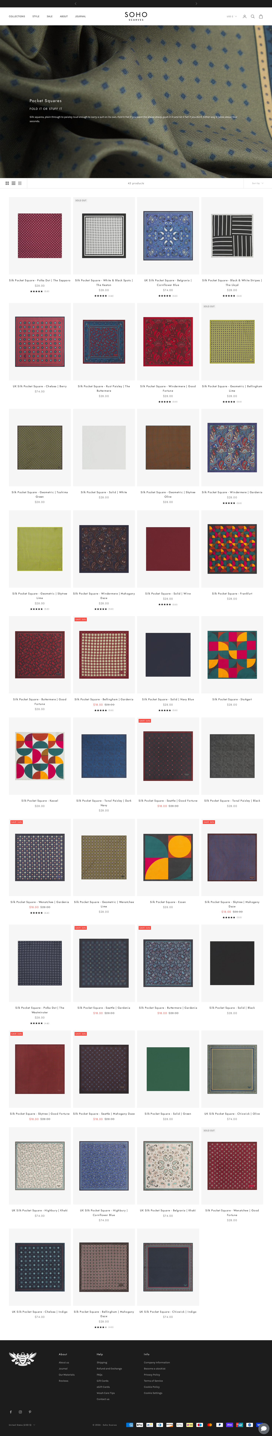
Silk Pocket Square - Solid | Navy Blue (168, 699)
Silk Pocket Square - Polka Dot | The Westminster (39, 1010)
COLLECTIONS (17, 16)
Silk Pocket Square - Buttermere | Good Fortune (39, 701)
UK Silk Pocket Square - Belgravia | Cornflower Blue (168, 282)
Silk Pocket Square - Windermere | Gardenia (232, 492)
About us (64, 1362)
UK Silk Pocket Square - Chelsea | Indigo (40, 1312)
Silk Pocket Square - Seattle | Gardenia (104, 1008)
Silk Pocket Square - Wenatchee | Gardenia (40, 902)
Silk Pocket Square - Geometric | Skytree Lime (39, 596)
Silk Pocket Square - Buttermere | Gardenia (168, 1008)
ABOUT (64, 16)
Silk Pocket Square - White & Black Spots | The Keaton (104, 282)
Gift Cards (102, 1380)
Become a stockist (154, 1368)
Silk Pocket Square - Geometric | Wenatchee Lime (104, 904)
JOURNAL (80, 16)
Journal (63, 1368)
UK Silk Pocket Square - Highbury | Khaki (40, 1210)
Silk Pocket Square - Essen (168, 902)
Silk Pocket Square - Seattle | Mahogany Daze (104, 1114)
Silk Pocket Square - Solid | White (104, 492)
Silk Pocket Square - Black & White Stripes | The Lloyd (232, 282)
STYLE (35, 16)
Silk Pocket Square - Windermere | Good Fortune (168, 388)
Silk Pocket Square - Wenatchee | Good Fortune (232, 1213)
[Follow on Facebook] (11, 1412)
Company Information (157, 1362)
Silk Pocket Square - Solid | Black (232, 1008)
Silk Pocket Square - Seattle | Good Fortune (168, 801)
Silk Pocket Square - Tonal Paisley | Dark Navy (104, 803)
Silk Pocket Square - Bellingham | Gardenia (104, 699)
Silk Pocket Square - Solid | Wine (168, 593)
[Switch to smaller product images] (13, 183)
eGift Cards (103, 1386)
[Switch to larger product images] (7, 183)
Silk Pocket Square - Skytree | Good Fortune (40, 1114)
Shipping (102, 1362)
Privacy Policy (152, 1374)
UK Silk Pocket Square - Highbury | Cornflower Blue (104, 1213)
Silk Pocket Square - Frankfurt (232, 593)
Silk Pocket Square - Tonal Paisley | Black (232, 801)
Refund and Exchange (109, 1368)
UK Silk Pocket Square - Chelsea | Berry (40, 386)
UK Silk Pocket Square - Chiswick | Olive (232, 1114)
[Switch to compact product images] (19, 183)
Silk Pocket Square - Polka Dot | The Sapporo (39, 280)
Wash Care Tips (106, 1393)
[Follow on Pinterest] (30, 1412)
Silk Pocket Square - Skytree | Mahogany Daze (232, 904)
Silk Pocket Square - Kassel (39, 801)
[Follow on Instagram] (20, 1412)
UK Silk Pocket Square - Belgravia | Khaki (168, 1210)
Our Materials (67, 1374)
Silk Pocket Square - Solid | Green (168, 1114)
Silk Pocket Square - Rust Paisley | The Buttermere (104, 388)
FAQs (99, 1374)
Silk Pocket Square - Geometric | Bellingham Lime (232, 388)
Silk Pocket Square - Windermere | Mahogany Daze (104, 596)
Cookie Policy (152, 1386)
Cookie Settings (153, 1393)
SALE (50, 16)
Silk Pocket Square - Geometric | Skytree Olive (168, 494)
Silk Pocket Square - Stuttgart (232, 699)
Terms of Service (153, 1380)
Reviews (63, 1380)
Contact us (103, 1399)
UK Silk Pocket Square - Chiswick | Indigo (168, 1312)
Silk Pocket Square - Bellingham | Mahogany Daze (104, 1314)
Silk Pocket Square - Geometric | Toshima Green (40, 494)
